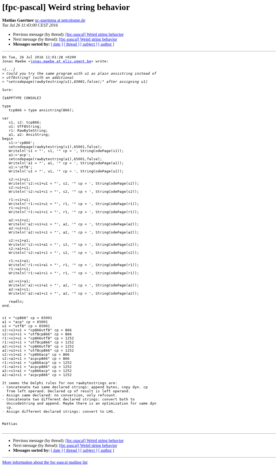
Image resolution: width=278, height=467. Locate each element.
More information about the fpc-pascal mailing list (44, 462)
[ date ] (57, 44)
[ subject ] (88, 44)
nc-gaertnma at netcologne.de (60, 20)
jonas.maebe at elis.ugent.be (60, 61)
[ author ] (106, 44)
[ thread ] (71, 44)
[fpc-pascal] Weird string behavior (94, 34)
